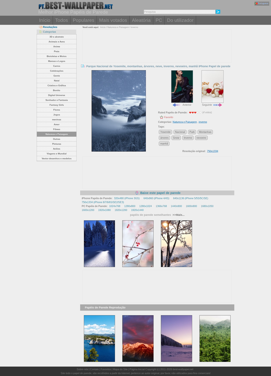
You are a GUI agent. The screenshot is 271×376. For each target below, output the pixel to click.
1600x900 (191, 206)
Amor (56, 124)
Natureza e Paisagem (56, 134)
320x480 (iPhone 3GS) (127, 198)
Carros (56, 66)
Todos (61, 20)
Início (44, 20)
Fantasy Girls (57, 105)
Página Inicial (137, 369)
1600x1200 (88, 210)
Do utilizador (180, 20)
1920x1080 (104, 210)
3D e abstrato (57, 36)
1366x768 (161, 206)
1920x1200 (121, 210)
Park (192, 132)
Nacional (180, 132)
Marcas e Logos (56, 61)
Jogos (56, 114)
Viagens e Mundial (56, 153)
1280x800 (129, 206)
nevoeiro (201, 137)
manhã (164, 143)
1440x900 (176, 206)
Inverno (188, 137)
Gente (56, 75)
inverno (134, 27)
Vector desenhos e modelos (57, 158)
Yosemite (165, 132)
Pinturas (56, 144)
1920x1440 (137, 210)
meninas (56, 119)
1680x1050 (207, 206)
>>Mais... (178, 214)
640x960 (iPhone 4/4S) (156, 198)
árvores (164, 137)
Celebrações (56, 71)
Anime (56, 46)
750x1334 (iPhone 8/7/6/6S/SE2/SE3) (103, 202)
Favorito (168, 117)
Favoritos (106, 369)
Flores (56, 110)
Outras (56, 139)
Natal (56, 80)
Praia (56, 51)
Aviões (56, 148)
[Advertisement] (157, 53)
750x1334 (212, 151)
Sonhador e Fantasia (56, 100)
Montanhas (205, 132)
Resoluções (50, 27)
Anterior (187, 105)
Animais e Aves (57, 41)
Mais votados (113, 20)
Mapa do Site (120, 369)
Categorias (49, 31)
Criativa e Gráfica (57, 85)
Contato (94, 369)
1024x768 (114, 206)
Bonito (56, 90)
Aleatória (141, 20)
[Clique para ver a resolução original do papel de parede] (119, 110)
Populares (83, 20)
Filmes (56, 129)
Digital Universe (56, 95)
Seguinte (207, 105)
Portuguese (263, 3)
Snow (176, 137)
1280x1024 (145, 206)
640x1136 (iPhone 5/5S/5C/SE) (190, 198)
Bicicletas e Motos (56, 56)
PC (159, 20)
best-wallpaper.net (183, 369)
